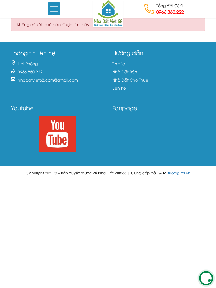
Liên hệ (119, 88)
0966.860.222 (170, 12)
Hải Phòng (28, 63)
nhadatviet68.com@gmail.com (48, 79)
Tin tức (118, 63)
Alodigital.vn (179, 172)
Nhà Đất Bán (124, 71)
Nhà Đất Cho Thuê (130, 79)
